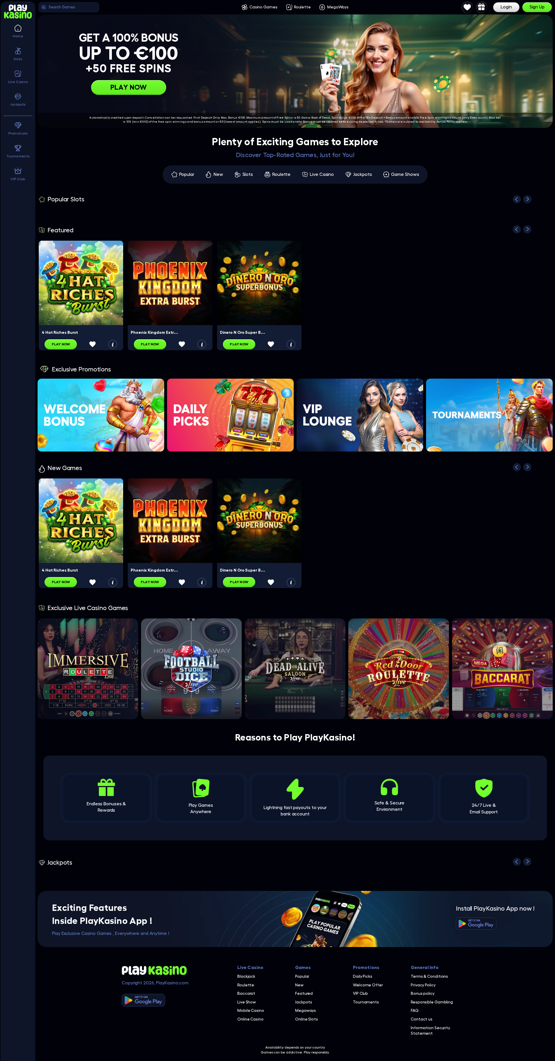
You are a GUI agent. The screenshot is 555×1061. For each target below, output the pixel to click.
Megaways (305, 1010)
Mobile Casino (250, 1010)
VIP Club (360, 993)
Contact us (421, 1019)
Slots (248, 174)
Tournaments (366, 1002)
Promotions (366, 967)
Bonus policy (422, 993)
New (218, 174)
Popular (186, 174)
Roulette (302, 7)
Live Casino (322, 174)
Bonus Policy (445, 121)
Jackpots (362, 174)
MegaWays (338, 7)
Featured (304, 993)
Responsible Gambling (432, 1002)
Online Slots (306, 1019)
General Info (425, 967)
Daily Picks (362, 976)
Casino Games (263, 7)
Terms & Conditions (429, 976)
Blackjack (246, 976)
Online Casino (250, 1019)
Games (303, 967)
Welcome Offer (368, 985)
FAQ (415, 1010)
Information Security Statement (430, 1031)
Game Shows (405, 174)
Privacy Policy (423, 985)
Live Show (246, 1002)
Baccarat (246, 993)
